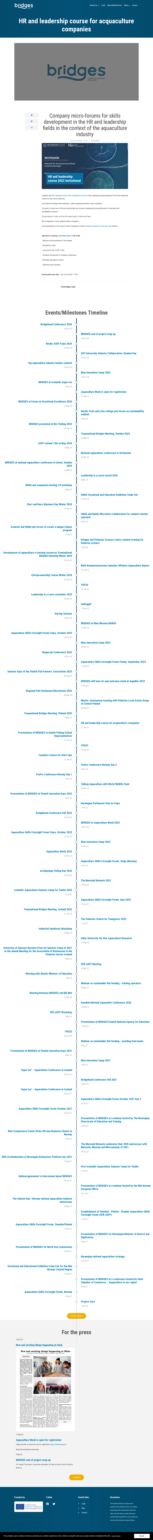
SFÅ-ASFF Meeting (91, 964)
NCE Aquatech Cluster (60, 195)
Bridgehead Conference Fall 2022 (54, 813)
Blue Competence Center (77, 195)
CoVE (103, 5)
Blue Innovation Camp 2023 (95, 642)
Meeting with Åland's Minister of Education (49, 973)
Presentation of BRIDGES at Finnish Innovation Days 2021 (41, 1050)
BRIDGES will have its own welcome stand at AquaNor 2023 (113, 681)
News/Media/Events (114, 5)
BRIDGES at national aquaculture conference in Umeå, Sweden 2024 (38, 464)
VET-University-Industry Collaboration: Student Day (108, 353)
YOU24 (84, 584)
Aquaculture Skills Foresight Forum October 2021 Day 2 (111, 1099)
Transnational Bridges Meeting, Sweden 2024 (105, 433)
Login (83, 1504)
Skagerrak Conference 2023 (57, 652)
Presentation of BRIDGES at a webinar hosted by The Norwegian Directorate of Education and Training (115, 1120)
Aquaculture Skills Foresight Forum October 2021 (45, 1108)
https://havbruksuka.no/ (58, 1444)
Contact (135, 5)
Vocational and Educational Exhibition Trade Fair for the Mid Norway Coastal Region (40, 1268)
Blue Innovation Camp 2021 (95, 1060)
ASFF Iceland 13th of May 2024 (55, 443)
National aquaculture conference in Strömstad (106, 453)
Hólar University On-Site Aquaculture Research (106, 938)
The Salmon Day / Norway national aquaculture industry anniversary (42, 1200)
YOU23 (84, 745)
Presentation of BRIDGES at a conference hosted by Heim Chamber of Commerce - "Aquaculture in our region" (112, 1281)
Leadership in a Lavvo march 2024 (99, 475)
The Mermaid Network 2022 (96, 880)
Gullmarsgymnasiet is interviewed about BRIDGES (45, 1176)
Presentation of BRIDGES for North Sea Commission (44, 1247)
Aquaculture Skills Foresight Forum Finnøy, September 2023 (113, 661)
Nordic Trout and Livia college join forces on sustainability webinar (112, 413)
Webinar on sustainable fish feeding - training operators (111, 983)
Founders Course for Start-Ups (55, 755)
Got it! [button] (142, 1536)
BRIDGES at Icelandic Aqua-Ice (55, 382)
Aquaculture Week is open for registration (103, 391)
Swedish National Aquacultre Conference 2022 (106, 1002)
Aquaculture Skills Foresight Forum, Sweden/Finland (44, 1224)
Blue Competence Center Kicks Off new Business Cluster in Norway (40, 1133)
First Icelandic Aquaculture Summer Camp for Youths (110, 1166)
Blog (83, 1508)
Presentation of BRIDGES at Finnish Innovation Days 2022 (41, 793)
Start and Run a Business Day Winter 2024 (49, 504)
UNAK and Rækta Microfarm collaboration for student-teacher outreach (114, 515)
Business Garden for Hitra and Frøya (98, 226)
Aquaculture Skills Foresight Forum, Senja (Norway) (109, 861)
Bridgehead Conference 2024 (56, 324)
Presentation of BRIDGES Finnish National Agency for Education (115, 1021)
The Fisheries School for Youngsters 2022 (103, 919)
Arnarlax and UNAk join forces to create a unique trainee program (41, 528)
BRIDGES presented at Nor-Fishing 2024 (50, 424)
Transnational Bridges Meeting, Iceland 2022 (48, 909)
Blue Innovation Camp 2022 (95, 841)
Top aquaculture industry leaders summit (50, 363)
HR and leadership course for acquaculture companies (110, 723)
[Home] (23, 6)
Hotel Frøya (65, 236)
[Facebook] (47, 1504)
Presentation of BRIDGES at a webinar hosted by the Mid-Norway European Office (116, 1187)
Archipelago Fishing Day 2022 (56, 870)
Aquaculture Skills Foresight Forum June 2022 (106, 899)
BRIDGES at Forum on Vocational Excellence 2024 (45, 401)
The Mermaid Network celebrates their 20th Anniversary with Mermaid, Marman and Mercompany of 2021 (114, 1146)
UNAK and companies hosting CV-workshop (48, 485)
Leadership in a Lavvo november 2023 (51, 594)
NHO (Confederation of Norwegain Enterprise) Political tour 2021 (37, 1156)
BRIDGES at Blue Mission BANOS (98, 623)
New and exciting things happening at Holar (39, 1345)
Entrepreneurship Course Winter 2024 (51, 575)
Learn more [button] (116, 1536)
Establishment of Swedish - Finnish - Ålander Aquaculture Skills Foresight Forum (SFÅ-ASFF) (115, 1213)
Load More (76, 1477)
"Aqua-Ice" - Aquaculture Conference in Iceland (46, 1070)
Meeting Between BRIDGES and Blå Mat (51, 993)
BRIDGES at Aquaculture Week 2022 (100, 822)
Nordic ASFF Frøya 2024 (59, 343)
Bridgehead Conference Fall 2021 (99, 1079)
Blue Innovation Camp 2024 (95, 372)
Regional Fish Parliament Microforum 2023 (49, 690)
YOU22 (68, 1031)
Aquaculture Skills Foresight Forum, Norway (48, 1292)
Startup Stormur (63, 613)
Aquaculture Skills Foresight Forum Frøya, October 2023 (41, 633)
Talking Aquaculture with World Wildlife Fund (105, 784)
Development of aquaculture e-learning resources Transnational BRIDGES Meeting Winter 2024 (37, 554)
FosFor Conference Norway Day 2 (99, 764)
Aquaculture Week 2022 (59, 851)
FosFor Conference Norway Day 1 (54, 774)
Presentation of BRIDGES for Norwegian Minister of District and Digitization (115, 1235)
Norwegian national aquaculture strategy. (103, 1256)
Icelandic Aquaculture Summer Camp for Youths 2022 (43, 890)
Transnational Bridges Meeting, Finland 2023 (48, 713)
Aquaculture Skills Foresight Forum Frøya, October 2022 (41, 832)
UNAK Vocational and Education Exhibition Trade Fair (109, 494)
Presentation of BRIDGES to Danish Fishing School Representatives (45, 734)
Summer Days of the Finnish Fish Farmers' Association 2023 (39, 671)
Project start (88, 1301)
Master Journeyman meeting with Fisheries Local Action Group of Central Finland (115, 702)
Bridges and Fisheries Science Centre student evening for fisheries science (112, 541)
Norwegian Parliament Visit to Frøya (100, 803)
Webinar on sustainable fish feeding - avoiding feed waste (112, 1041)
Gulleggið (86, 604)
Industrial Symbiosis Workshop (55, 928)
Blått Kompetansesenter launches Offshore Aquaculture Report (115, 565)
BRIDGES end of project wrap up (98, 334)
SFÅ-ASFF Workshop (61, 1012)
